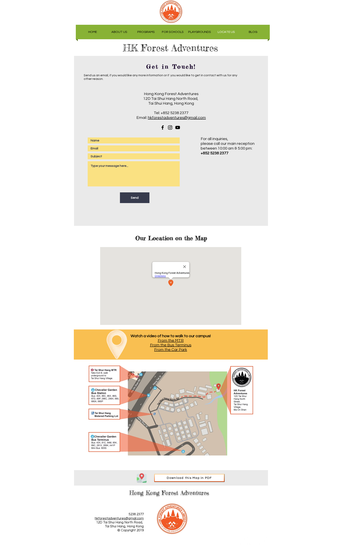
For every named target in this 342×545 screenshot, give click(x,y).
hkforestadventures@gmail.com (177, 118)
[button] (119, 32)
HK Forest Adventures (174, 48)
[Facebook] (244, 541)
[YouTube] (263, 541)
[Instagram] (253, 541)
